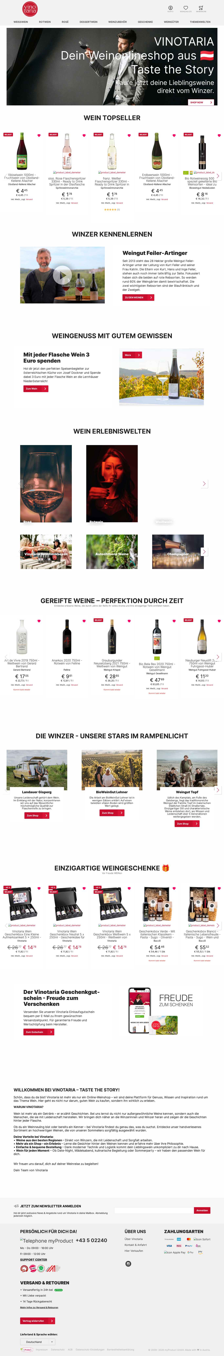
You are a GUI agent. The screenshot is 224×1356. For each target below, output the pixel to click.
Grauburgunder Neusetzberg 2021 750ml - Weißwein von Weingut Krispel (112, 665)
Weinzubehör (117, 21)
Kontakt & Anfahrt (136, 1244)
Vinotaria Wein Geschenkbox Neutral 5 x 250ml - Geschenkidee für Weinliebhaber (66, 936)
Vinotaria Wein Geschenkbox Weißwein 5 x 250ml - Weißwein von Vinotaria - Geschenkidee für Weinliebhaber (112, 937)
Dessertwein (88, 21)
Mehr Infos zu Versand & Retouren (39, 1307)
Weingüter (171, 21)
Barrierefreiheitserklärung (120, 1349)
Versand (29, 199)
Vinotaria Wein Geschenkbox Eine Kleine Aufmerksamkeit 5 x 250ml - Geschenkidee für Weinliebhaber (22, 937)
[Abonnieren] (202, 1210)
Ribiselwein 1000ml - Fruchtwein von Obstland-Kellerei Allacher (22, 177)
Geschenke (145, 21)
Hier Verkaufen (134, 1250)
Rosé (65, 21)
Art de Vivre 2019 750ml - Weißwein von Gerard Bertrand (21, 663)
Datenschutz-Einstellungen (90, 1349)
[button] (39, 135)
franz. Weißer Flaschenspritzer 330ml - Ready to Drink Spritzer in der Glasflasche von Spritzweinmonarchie (112, 184)
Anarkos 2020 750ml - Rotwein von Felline (67, 662)
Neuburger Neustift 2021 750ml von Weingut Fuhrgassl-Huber (202, 663)
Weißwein (21, 21)
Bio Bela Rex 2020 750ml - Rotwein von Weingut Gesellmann (157, 667)
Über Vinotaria (134, 1239)
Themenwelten (200, 21)
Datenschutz (58, 1349)
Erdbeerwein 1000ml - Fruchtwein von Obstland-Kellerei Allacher (157, 177)
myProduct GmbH (174, 1349)
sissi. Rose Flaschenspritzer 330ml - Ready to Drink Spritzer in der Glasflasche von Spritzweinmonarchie (67, 183)
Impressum (42, 1349)
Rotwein (45, 21)
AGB (70, 1349)
